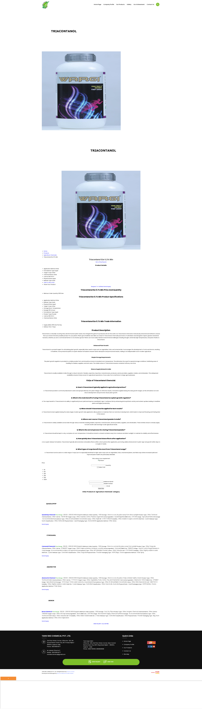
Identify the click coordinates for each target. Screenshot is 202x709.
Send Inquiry (107, 286)
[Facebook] (149, 647)
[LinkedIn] (151, 647)
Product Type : (148, 515)
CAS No (46, 316)
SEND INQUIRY (97, 624)
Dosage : (62, 550)
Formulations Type (49, 312)
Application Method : (106, 521)
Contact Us (150, 4)
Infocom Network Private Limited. (65, 673)
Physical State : (71, 521)
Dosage (46, 310)
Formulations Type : (70, 519)
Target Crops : (85, 517)
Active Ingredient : (114, 517)
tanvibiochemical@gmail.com (56, 654)
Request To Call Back (97, 286)
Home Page (97, 4)
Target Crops (48, 306)
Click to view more (49, 282)
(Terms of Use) (70, 671)
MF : (106, 519)
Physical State (48, 304)
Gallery (129, 4)
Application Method (49, 300)
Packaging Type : (87, 521)
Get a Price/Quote (101, 262)
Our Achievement (139, 4)
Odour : (93, 519)
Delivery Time (47, 327)
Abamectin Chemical (48, 578)
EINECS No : (131, 517)
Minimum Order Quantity (51, 293)
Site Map (126, 654)
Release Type (48, 302)
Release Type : (60, 552)
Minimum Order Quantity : (92, 515)
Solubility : (125, 519)
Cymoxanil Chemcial (48, 546)
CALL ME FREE (105, 624)
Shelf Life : (144, 519)
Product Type (48, 314)
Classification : (55, 521)
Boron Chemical (47, 611)
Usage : (146, 517)
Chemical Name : (49, 517)
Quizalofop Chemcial (48, 515)
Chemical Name (48, 318)
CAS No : (61, 517)
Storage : (120, 515)
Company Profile (108, 4)
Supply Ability (47, 325)
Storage (46, 308)
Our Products (120, 4)
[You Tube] (154, 647)
